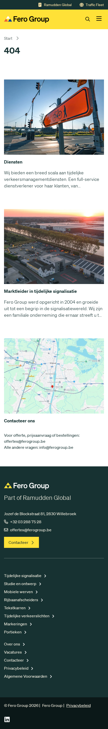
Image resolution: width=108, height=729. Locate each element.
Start (8, 38)
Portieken (13, 631)
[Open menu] (99, 19)
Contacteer (18, 542)
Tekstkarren (15, 607)
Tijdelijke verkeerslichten (27, 615)
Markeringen (16, 623)
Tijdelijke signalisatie (23, 575)
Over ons (12, 643)
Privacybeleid (16, 668)
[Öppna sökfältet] (90, 19)
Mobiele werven (19, 591)
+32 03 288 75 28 (25, 521)
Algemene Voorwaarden (26, 676)
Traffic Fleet (95, 5)
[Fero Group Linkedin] (7, 720)
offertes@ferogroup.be (24, 441)
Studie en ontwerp (20, 583)
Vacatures (13, 652)
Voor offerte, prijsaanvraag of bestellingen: (42, 435)
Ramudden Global (58, 5)
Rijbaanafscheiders (21, 599)
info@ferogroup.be (56, 447)
